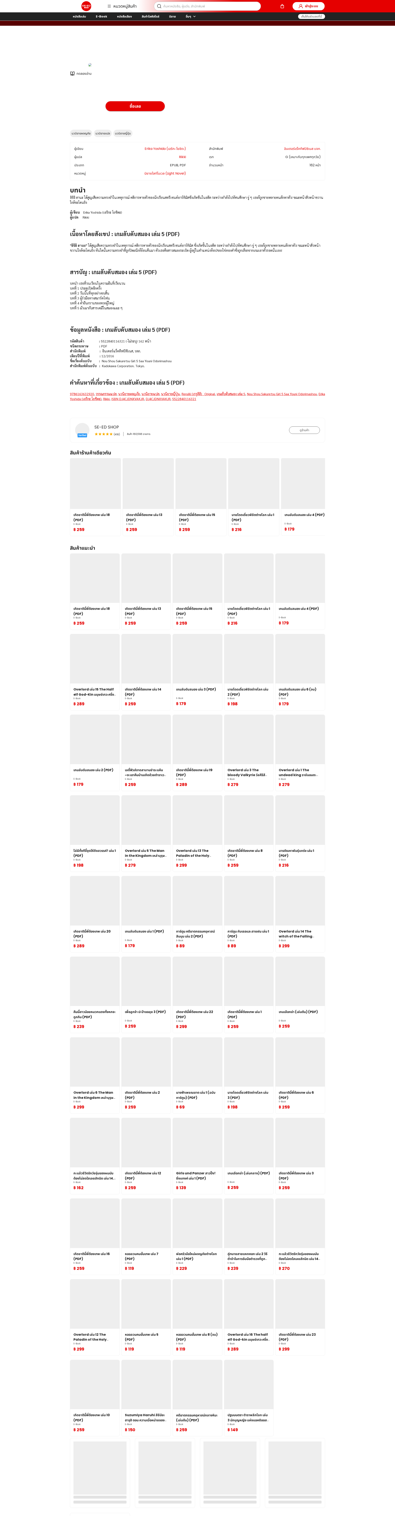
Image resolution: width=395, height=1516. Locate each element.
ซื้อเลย (135, 106)
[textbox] (197, 303)
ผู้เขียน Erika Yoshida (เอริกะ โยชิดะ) (132, 47)
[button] (311, 16)
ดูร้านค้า (304, 430)
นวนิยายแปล (102, 133)
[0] (282, 6)
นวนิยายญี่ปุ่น (123, 133)
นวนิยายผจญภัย (81, 133)
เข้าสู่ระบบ (311, 6)
